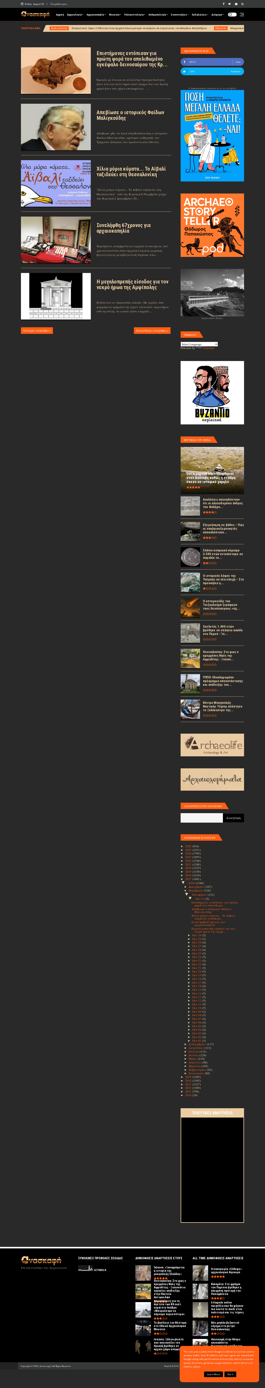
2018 (188, 875)
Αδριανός (156, 28)
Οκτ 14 (197, 993)
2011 (188, 1091)
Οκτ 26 (197, 950)
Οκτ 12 (197, 1000)
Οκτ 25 (197, 953)
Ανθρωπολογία (157, 14)
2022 (188, 861)
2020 (188, 868)
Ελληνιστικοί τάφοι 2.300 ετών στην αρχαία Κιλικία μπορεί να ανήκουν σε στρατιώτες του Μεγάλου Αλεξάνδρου (75, 28)
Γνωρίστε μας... (59, 4)
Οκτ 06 (197, 1022)
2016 (192, 883)
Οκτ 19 (197, 975)
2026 (188, 846)
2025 (188, 850)
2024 (188, 853)
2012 (188, 1088)
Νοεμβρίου (196, 890)
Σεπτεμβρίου (198, 1044)
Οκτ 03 (197, 1033)
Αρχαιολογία (74, 14)
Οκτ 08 (197, 1015)
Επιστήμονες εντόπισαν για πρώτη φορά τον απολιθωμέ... (214, 903)
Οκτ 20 (197, 971)
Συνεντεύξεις (179, 14)
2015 (188, 1077)
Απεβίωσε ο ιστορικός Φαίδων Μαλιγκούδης (130, 115)
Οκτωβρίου (200, 895)
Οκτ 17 (197, 982)
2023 (188, 857)
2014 (188, 1080)
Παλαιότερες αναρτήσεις (152, 330)
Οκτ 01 (197, 1041)
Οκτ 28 (197, 942)
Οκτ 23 (197, 960)
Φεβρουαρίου (198, 1070)
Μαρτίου (195, 1066)
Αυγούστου (196, 1048)
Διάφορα (216, 14)
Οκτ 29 (197, 939)
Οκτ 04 (197, 1029)
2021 (188, 864)
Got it (230, 1374)
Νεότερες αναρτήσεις (37, 330)
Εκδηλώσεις (199, 14)
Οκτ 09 (197, 1011)
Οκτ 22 (197, 964)
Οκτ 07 (197, 1019)
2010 (188, 1095)
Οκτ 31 (201, 899)
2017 (188, 879)
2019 (188, 871)
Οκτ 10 (197, 1008)
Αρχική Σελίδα (171, 1366)
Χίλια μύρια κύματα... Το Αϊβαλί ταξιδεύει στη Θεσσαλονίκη (131, 172)
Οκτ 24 (197, 957)
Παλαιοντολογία (134, 14)
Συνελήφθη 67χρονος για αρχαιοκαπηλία (124, 228)
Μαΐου (193, 1059)
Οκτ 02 (197, 1037)
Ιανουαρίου (197, 1073)
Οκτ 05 (197, 1026)
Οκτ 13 (197, 997)
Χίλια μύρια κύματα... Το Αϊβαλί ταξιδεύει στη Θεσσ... (213, 917)
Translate (208, 348)
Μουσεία (114, 14)
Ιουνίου (194, 1055)
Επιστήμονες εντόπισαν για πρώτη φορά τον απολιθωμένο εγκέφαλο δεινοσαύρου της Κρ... (132, 59)
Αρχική (60, 14)
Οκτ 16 (197, 986)
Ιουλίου (194, 1051)
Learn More (213, 1374)
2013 (188, 1084)
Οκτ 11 (197, 1004)
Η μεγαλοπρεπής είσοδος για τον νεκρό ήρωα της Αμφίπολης (132, 284)
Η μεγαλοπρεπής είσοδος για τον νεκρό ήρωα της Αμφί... (213, 930)
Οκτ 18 (197, 979)
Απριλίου (195, 1062)
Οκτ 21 (197, 968)
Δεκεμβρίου (197, 887)
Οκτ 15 (197, 990)
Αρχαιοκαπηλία (95, 14)
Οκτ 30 (197, 935)
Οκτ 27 (197, 946)
